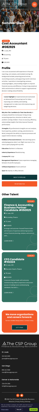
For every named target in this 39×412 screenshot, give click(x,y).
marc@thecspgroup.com (9, 372)
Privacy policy (5, 409)
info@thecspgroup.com (9, 386)
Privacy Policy (20, 401)
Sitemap (27, 401)
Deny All (19, 409)
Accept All (33, 409)
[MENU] (34, 4)
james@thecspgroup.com (10, 358)
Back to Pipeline (19, 177)
